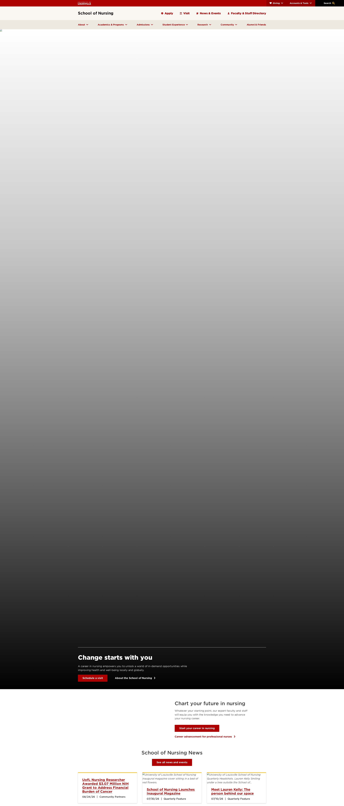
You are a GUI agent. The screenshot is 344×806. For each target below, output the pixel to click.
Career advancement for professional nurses (204, 736)
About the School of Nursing (134, 678)
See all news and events (172, 762)
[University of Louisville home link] (84, 3)
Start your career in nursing (197, 728)
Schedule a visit (93, 678)
